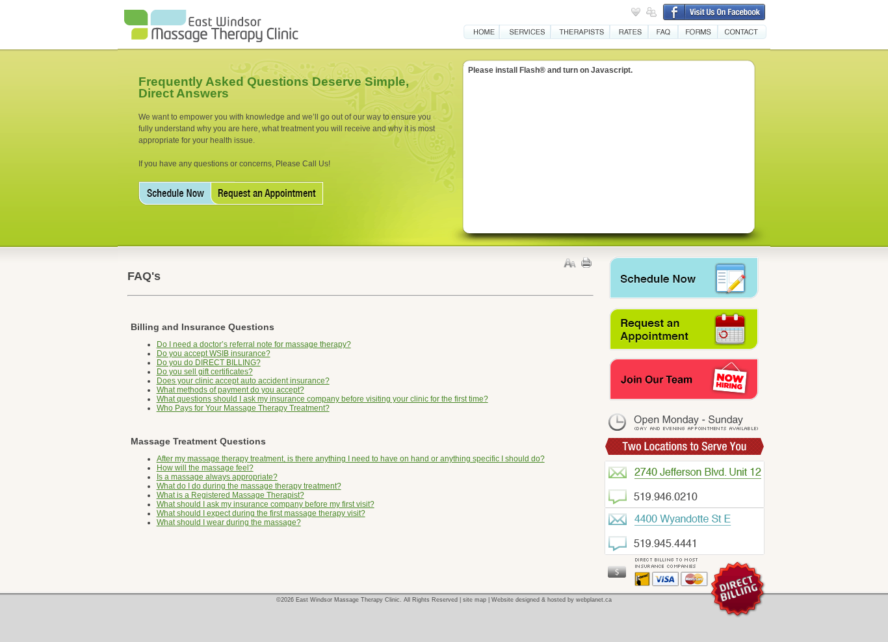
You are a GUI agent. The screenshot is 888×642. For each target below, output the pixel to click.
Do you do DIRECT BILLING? (209, 362)
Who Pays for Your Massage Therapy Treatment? (243, 408)
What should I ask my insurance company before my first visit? (265, 504)
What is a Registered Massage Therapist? (230, 495)
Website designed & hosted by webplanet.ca (551, 600)
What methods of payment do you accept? (230, 389)
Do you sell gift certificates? (205, 371)
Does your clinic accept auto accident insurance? (243, 380)
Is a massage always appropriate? (217, 477)
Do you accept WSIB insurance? (213, 353)
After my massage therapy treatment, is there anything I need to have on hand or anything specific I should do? (351, 458)
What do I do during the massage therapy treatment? (249, 486)
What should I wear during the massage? (229, 522)
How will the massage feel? (205, 467)
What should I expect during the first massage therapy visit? (261, 513)
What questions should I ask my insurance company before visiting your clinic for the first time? (322, 399)
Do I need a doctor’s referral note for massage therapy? (254, 344)
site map (474, 600)
